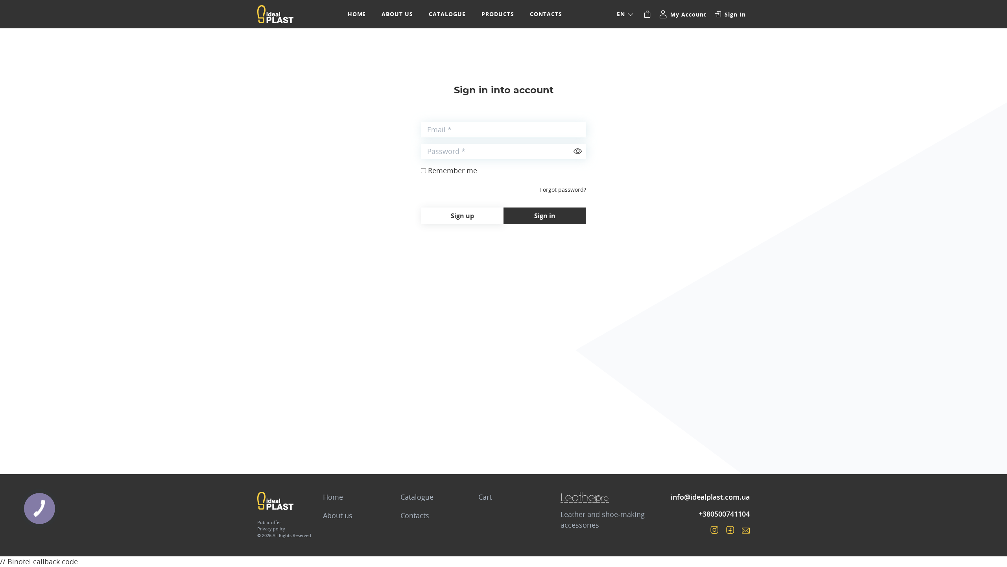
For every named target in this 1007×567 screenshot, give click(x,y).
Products (497, 14)
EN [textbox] (621, 14)
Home (357, 14)
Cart (485, 497)
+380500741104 (724, 514)
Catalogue (447, 14)
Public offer (269, 522)
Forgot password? (563, 189)
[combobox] (625, 14)
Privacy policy (271, 529)
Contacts (546, 14)
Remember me (452, 170)
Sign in (544, 215)
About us (397, 14)
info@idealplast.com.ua (710, 497)
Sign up (462, 215)
